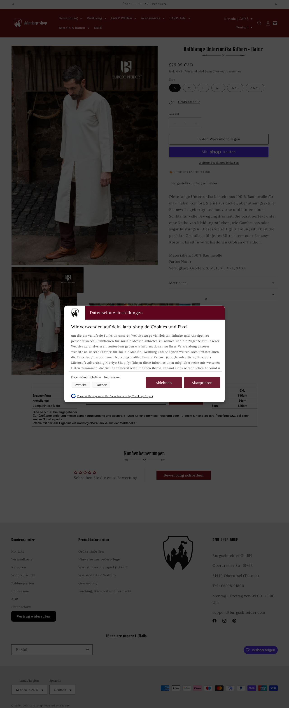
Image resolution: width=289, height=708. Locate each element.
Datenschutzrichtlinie (86, 377)
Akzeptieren (202, 382)
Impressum (112, 377)
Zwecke (81, 385)
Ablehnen (164, 382)
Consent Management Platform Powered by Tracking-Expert (115, 396)
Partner (101, 385)
